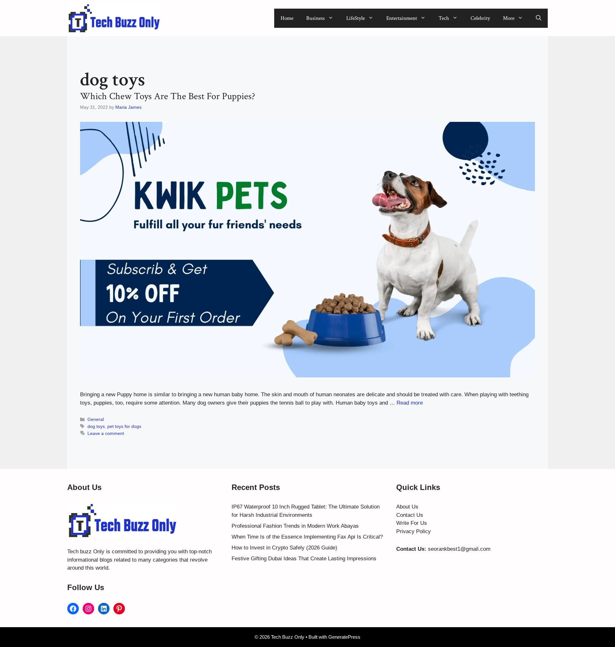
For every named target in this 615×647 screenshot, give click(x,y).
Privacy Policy (413, 531)
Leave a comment (105, 433)
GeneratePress (344, 637)
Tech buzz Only (85, 551)
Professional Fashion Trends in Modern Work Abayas (295, 526)
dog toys (96, 426)
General (95, 419)
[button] (538, 18)
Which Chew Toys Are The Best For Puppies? (167, 96)
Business (315, 18)
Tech (444, 18)
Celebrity (480, 18)
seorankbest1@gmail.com (459, 549)
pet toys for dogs (124, 426)
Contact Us (409, 515)
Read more (410, 403)
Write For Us (411, 523)
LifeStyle (355, 18)
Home (287, 18)
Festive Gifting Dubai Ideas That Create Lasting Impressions (304, 559)
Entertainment (401, 18)
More (508, 18)
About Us (407, 507)
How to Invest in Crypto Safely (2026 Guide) (284, 548)
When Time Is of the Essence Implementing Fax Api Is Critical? (307, 537)
